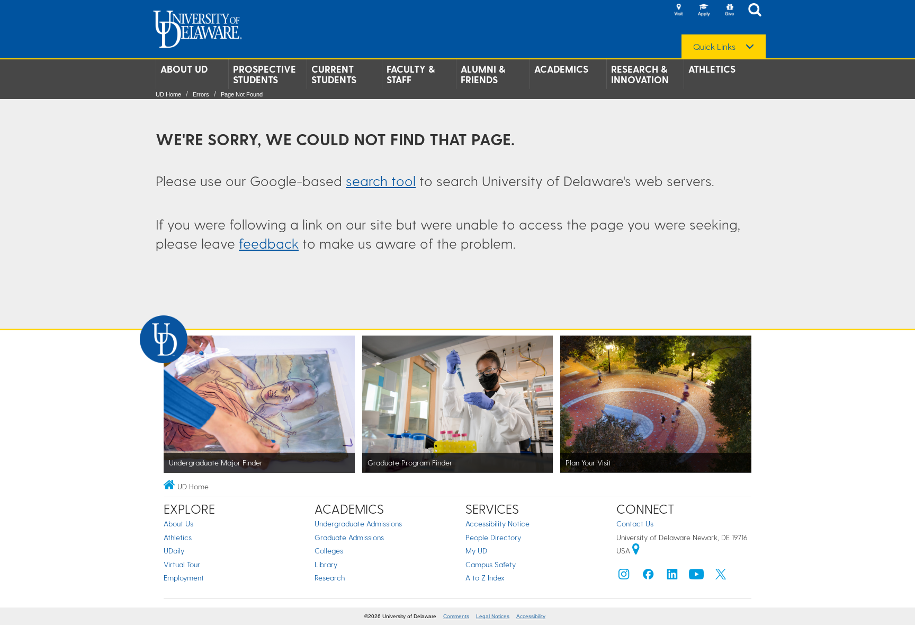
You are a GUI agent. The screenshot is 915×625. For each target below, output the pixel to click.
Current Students (333, 74)
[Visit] (678, 10)
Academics (561, 69)
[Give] (729, 10)
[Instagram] (623, 576)
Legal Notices (492, 616)
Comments (456, 616)
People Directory (493, 537)
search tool (381, 180)
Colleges (329, 550)
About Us (178, 523)
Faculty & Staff (411, 74)
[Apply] (704, 10)
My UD (476, 550)
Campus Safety (490, 564)
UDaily (174, 550)
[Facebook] (648, 576)
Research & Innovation (640, 74)
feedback (269, 243)
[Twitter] (720, 576)
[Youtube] (696, 576)
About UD (184, 69)
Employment (184, 577)
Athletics (711, 69)
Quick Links (714, 46)
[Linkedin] (672, 576)
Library (326, 564)
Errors (201, 94)
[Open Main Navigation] (757, 11)
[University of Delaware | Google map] (636, 550)
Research (330, 577)
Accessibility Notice (497, 523)
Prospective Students (264, 74)
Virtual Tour (182, 564)
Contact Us (634, 523)
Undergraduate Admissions (358, 523)
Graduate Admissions (349, 537)
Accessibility (530, 616)
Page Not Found (242, 94)
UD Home (168, 94)
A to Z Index (485, 577)
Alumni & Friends (483, 74)
